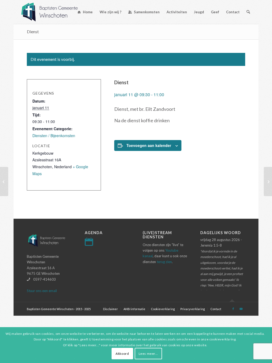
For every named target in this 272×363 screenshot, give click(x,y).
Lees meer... (148, 354)
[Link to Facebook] (233, 309)
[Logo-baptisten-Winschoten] (53, 12)
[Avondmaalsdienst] (4, 181)
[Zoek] (248, 12)
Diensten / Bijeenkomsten (53, 135)
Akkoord (122, 354)
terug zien (164, 262)
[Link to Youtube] (241, 309)
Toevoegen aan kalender (148, 145)
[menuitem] (85, 12)
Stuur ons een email (42, 291)
